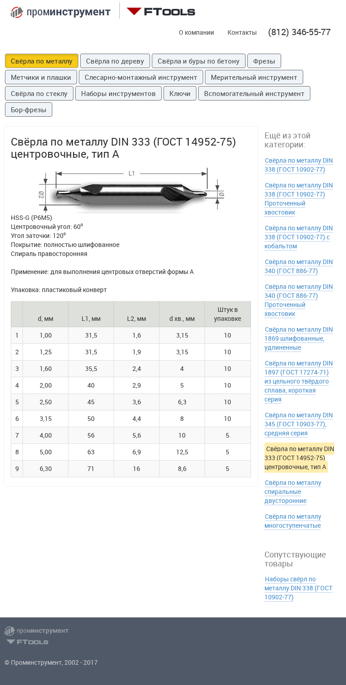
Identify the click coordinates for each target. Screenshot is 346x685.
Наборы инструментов (118, 93)
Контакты (242, 32)
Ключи (180, 93)
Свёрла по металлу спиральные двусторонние (292, 491)
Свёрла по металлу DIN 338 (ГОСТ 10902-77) (298, 165)
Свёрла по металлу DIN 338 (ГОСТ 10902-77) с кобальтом (298, 237)
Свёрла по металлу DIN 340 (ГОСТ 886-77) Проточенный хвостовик (298, 300)
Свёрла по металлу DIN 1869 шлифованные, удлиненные (298, 338)
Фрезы (264, 60)
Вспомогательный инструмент (254, 93)
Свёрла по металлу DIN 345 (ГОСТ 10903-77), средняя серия (298, 424)
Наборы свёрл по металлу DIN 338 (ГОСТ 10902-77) (298, 588)
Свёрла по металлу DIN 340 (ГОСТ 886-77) (298, 266)
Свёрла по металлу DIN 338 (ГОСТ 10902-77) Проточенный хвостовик (298, 198)
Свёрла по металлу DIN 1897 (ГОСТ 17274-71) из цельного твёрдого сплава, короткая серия (298, 381)
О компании (196, 32)
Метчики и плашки (41, 77)
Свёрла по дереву (115, 60)
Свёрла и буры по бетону (199, 60)
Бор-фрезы (28, 109)
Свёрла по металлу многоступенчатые (292, 521)
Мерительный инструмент (254, 77)
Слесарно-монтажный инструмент (141, 77)
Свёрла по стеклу (39, 93)
